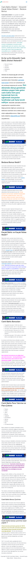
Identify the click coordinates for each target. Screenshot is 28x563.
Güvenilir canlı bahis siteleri (7, 35)
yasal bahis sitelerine (6, 263)
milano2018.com (15, 116)
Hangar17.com (9, 250)
